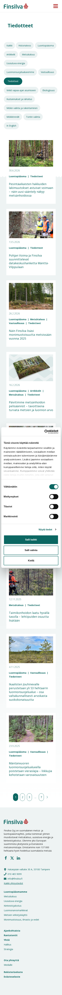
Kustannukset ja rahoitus (19, 99)
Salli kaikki (31, 539)
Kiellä (31, 560)
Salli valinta (31, 550)
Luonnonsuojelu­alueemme (20, 72)
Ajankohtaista (12, 930)
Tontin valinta (33, 116)
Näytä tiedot (45, 529)
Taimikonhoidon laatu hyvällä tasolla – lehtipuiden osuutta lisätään (29, 616)
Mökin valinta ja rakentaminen (22, 108)
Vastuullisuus (47, 72)
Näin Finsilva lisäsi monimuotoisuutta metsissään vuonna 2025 (30, 334)
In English (11, 125)
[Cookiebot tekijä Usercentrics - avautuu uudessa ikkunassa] (44, 432)
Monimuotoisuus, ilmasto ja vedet (21, 919)
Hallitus (7, 944)
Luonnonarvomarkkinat (16, 910)
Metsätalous (28, 54)
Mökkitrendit (13, 116)
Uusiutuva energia (16, 63)
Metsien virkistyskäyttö (15, 914)
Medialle (8, 964)
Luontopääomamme (15, 891)
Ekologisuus (48, 90)
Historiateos (24, 45)
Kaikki (9, 45)
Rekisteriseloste (13, 972)
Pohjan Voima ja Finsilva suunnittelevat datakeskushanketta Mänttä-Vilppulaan (29, 261)
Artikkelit (11, 54)
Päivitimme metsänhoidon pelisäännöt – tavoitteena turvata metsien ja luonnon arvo (31, 406)
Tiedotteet (13, 81)
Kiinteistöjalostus (12, 905)
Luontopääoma (46, 45)
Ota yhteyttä (11, 960)
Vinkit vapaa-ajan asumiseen (21, 90)
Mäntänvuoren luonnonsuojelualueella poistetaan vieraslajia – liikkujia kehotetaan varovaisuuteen (30, 769)
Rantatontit (10, 935)
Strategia (8, 949)
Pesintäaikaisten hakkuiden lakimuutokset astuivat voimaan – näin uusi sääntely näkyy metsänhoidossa (31, 189)
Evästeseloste (12, 976)
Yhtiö (7, 939)
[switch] (50, 496)
